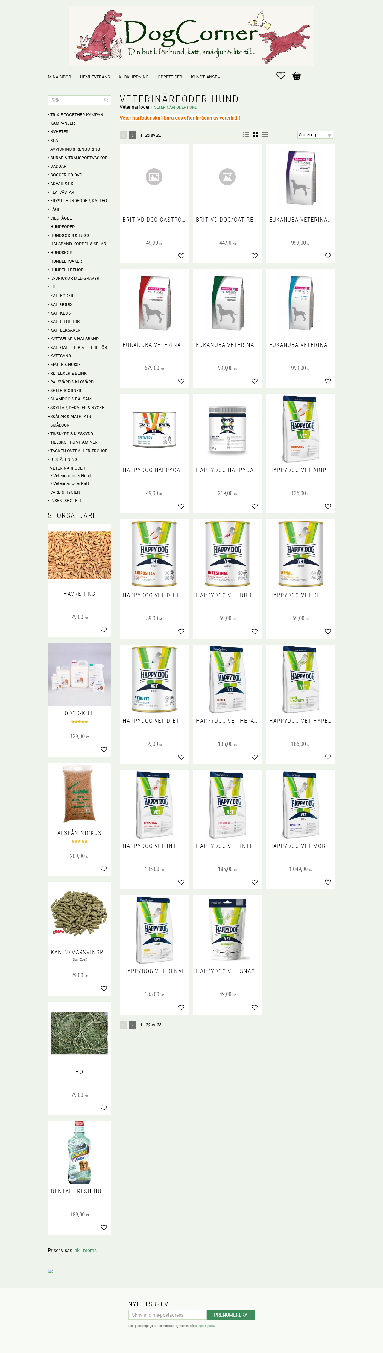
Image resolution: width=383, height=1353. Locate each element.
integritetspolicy (204, 1326)
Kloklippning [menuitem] (134, 77)
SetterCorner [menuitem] (65, 390)
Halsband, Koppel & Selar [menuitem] (78, 244)
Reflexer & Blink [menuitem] (68, 373)
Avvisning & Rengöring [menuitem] (75, 149)
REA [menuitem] (54, 140)
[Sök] (106, 100)
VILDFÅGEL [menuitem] (61, 218)
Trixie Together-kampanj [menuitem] (78, 114)
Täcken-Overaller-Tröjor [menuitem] (79, 450)
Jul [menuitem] (54, 287)
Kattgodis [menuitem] (61, 304)
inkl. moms (85, 1250)
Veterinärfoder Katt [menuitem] (71, 483)
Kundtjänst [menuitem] (204, 77)
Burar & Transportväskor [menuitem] (79, 158)
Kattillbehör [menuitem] (65, 321)
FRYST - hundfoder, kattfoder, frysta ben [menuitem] (80, 200)
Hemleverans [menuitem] (95, 77)
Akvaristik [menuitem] (61, 183)
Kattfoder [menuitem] (61, 295)
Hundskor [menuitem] (61, 252)
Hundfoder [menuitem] (62, 226)
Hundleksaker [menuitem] (66, 261)
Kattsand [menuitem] (60, 356)
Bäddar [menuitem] (58, 166)
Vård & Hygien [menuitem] (65, 492)
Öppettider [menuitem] (170, 77)
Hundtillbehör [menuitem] (67, 270)
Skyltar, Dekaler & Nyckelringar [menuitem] (80, 407)
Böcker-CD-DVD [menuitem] (66, 175)
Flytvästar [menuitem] (62, 192)
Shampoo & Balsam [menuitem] (71, 399)
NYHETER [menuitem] (59, 131)
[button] (283, 75)
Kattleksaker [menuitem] (65, 330)
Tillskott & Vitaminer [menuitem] (74, 442)
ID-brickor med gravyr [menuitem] (74, 278)
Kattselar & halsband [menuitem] (74, 338)
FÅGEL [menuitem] (56, 209)
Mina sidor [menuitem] (59, 77)
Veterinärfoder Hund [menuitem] (72, 475)
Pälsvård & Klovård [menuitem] (72, 382)
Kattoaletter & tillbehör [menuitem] (78, 347)
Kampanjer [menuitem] (62, 123)
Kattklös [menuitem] (60, 313)
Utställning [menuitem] (63, 459)
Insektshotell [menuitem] (66, 500)
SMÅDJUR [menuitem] (59, 425)
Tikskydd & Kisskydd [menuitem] (71, 433)
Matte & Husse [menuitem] (65, 364)
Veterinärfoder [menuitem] (67, 468)
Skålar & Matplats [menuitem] (70, 416)
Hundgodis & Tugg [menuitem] (69, 235)
